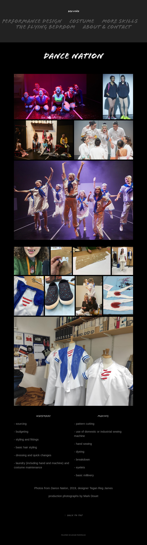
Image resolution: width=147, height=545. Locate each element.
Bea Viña (73, 11)
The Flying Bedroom (45, 26)
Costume (81, 21)
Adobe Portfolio (78, 535)
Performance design (32, 21)
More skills (120, 21)
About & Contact (107, 26)
